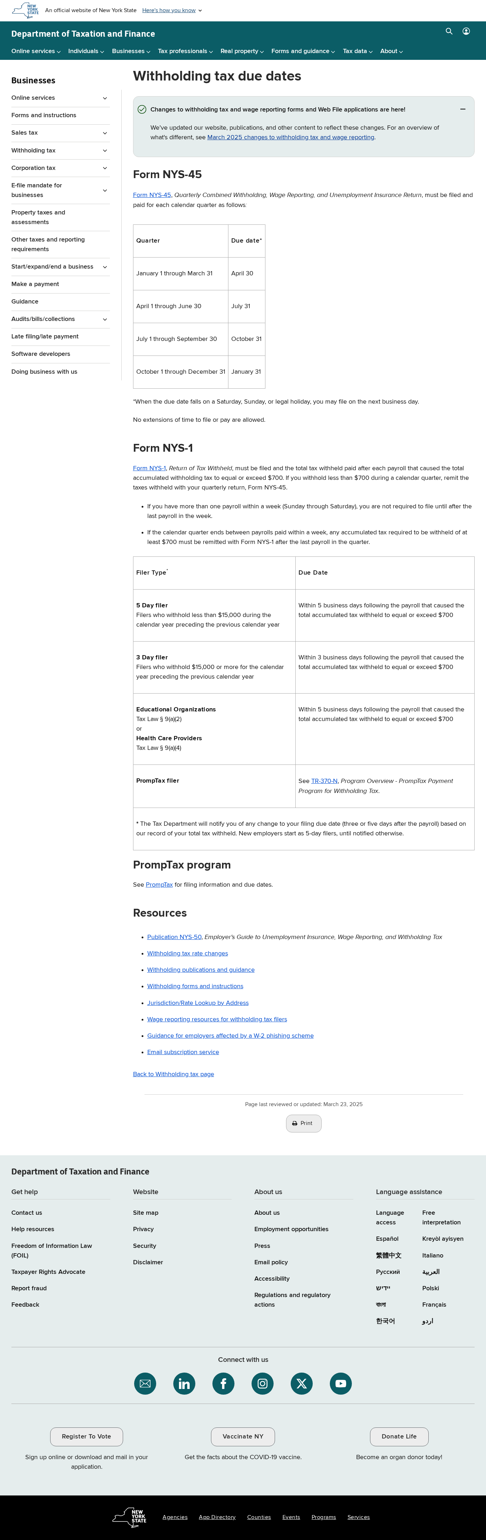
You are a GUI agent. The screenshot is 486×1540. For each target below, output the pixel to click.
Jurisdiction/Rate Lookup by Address (198, 1003)
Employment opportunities (291, 1229)
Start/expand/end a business (52, 267)
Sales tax (24, 133)
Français (434, 1305)
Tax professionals (182, 51)
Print (307, 1123)
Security (144, 1246)
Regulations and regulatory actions (292, 1300)
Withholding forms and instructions (195, 986)
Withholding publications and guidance (201, 970)
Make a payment (35, 284)
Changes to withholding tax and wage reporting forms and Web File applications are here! (278, 110)
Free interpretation (441, 1218)
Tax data (355, 51)
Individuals (83, 51)
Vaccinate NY (243, 1436)
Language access (390, 1218)
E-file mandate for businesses (36, 190)
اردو (427, 1321)
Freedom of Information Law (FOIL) (51, 1251)
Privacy (143, 1229)
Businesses (128, 51)
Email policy (271, 1262)
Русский (388, 1272)
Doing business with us (44, 372)
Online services (33, 51)
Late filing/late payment (45, 336)
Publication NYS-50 (174, 937)
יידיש (383, 1288)
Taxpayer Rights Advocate (48, 1272)
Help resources (32, 1229)
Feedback (25, 1305)
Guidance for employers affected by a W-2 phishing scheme (230, 1036)
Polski (430, 1288)
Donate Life (399, 1436)
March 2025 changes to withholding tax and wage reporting (290, 137)
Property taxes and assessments (38, 217)
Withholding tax (33, 150)
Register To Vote (86, 1436)
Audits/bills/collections (43, 319)
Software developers (40, 354)
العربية (431, 1272)
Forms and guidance (300, 51)
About (388, 51)
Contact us (26, 1213)
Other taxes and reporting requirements (48, 245)
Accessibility (272, 1279)
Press (262, 1246)
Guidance (24, 302)
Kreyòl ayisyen (443, 1239)
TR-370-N (324, 781)
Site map (145, 1213)
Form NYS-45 (152, 195)
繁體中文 (389, 1256)
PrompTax (159, 885)
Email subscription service (183, 1052)
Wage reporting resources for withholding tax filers (217, 1019)
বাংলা (381, 1305)
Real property (239, 51)
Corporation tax (33, 168)
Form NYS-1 (149, 468)
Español (387, 1239)
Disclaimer (148, 1262)
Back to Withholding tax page (173, 1074)
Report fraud (29, 1288)
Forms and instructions (43, 115)
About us (267, 1213)
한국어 (385, 1321)
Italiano (432, 1256)
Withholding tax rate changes (187, 953)
